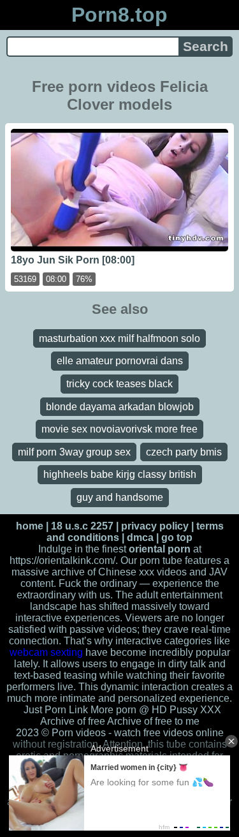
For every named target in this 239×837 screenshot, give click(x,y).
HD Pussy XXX (186, 709)
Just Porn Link (56, 709)
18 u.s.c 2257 (82, 526)
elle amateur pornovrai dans (120, 360)
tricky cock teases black (119, 383)
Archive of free (139, 721)
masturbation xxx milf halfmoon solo (119, 338)
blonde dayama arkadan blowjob (120, 406)
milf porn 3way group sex (74, 452)
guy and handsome (119, 497)
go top (176, 537)
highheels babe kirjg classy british (119, 474)
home (29, 526)
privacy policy (155, 526)
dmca (140, 537)
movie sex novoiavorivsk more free (119, 429)
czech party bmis (184, 452)
